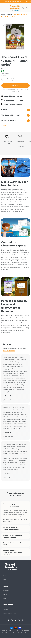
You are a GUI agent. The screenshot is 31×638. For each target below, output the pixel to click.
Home (3, 14)
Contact (5, 609)
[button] (3, 8)
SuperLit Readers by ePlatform (13, 630)
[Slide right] (19, 53)
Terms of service (25, 632)
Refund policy (8, 632)
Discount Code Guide (9, 613)
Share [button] (5, 125)
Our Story (6, 590)
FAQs (5, 594)
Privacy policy (16, 632)
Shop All (9, 14)
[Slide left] (12, 53)
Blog (4, 598)
